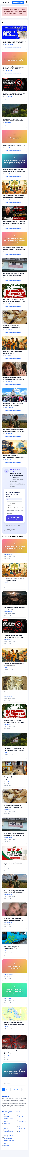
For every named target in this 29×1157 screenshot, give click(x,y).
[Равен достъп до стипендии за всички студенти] (14, 348)
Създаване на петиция (15, 518)
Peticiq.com (5, 2)
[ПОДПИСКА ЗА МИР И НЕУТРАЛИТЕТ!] (14, 141)
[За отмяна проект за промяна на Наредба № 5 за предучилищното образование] (14, 192)
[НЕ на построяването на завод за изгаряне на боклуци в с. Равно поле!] (14, 426)
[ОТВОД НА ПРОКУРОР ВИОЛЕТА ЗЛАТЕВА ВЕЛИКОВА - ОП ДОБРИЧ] (14, 374)
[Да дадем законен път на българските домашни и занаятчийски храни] (14, 322)
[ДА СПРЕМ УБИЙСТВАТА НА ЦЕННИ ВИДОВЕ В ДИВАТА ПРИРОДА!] (14, 64)
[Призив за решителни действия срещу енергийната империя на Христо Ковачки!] (14, 166)
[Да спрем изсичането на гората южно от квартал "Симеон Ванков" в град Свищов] (14, 244)
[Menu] (26, 2)
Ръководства (7, 1112)
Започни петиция (18, 2)
